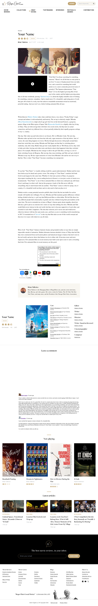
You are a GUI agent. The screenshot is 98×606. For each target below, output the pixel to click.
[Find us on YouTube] (85, 581)
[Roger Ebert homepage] (12, 3)
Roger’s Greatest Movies (9, 572)
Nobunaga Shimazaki (56, 311)
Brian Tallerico (23, 42)
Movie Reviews (7, 11)
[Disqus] (49, 412)
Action (20, 572)
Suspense (37, 580)
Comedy (20, 576)
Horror (20, 582)
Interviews (60, 10)
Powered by (22, 277)
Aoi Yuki (52, 315)
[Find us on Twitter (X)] (88, 581)
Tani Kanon (53, 317)
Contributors (88, 10)
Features (68, 578)
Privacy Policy (63, 602)
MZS (51, 578)
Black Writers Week (71, 576)
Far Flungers (53, 580)
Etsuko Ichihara (54, 327)
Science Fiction (38, 578)
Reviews (20, 30)
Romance (37, 576)
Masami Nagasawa (55, 308)
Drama (33, 38)
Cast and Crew (6, 576)
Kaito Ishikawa (54, 319)
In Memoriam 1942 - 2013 (43, 594)
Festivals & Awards (71, 11)
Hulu (19, 585)
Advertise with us (86, 576)
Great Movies (33, 11)
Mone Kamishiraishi (25, 122)
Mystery (36, 572)
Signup (71, 3)
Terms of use (54, 602)
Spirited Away (45, 96)
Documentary (22, 578)
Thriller (36, 582)
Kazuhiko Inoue (54, 338)
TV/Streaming (48, 10)
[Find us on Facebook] (82, 581)
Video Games (69, 574)
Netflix (36, 574)
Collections (21, 10)
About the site (86, 572)
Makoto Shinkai (33, 117)
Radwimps (77, 337)
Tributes (52, 585)
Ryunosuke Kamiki (54, 124)
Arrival (38, 214)
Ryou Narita (53, 330)
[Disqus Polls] (49, 374)
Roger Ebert (69, 582)
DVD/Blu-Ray (69, 572)
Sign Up (4, 582)
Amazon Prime (22, 574)
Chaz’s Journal (54, 574)
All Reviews (5, 574)
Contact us (85, 574)
